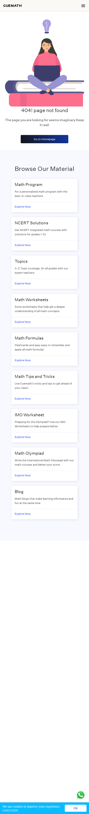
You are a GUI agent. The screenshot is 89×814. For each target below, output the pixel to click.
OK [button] (75, 808)
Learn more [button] (10, 810)
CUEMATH (12, 6)
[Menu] (83, 5)
